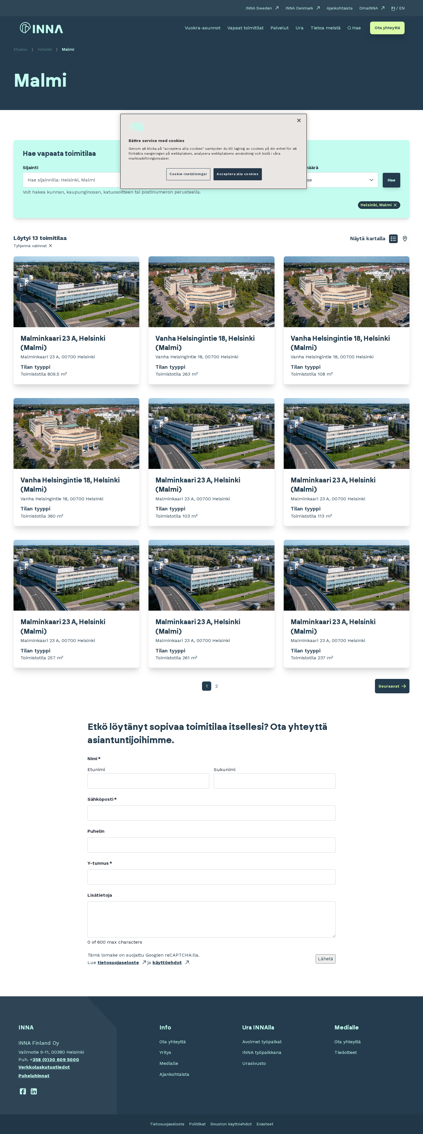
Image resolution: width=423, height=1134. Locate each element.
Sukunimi (224, 769)
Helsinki (44, 49)
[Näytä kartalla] (404, 238)
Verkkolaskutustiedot (44, 1067)
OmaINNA (368, 8)
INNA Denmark (299, 8)
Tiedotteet (345, 1052)
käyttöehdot (167, 962)
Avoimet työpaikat (262, 1041)
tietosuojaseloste (118, 962)
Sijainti (30, 167)
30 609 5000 (64, 1059)
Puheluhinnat (33, 1075)
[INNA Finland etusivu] (41, 28)
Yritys (165, 1052)
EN (402, 8)
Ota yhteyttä (387, 27)
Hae (391, 180)
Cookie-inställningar (188, 174)
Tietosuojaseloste (167, 1124)
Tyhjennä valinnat (30, 245)
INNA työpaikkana (261, 1052)
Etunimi (96, 769)
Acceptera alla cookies (238, 174)
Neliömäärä (305, 167)
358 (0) (41, 1059)
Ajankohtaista (339, 8)
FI (393, 8)
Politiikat (197, 1124)
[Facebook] (22, 1091)
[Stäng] (299, 120)
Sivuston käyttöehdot (231, 1124)
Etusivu (20, 49)
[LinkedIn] (34, 1091)
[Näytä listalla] (393, 238)
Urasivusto (254, 1063)
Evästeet (264, 1124)
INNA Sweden (259, 8)
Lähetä (325, 958)
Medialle (168, 1063)
